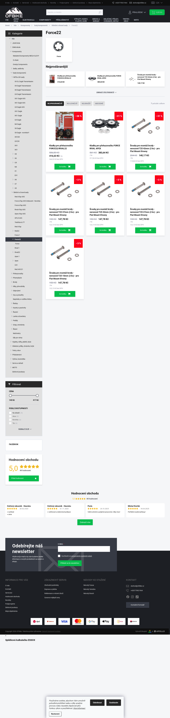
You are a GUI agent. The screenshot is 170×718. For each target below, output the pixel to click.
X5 (16, 188)
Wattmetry (17, 333)
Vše (13, 39)
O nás (7, 3)
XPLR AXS (18, 218)
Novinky (53, 3)
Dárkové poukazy (79, 3)
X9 (16, 180)
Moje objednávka (94, 3)
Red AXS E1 (19, 269)
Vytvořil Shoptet (141, 631)
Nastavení (55, 714)
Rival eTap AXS (20, 209)
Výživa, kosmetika (18, 359)
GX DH (17, 141)
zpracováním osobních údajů (81, 556)
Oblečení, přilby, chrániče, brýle (23, 346)
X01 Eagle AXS (20, 103)
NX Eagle (18, 124)
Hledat (99, 12)
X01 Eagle (18, 115)
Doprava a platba (50, 589)
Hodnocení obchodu (39, 3)
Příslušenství (17, 355)
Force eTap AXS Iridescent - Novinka (27, 201)
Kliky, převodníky (19, 286)
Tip (14, 423)
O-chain (16, 60)
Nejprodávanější (55, 103)
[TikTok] (137, 596)
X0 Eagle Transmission (23, 90)
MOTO (14, 367)
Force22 (18, 239)
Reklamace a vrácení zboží (53, 593)
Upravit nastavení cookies (51, 631)
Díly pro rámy (17, 338)
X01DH (17, 137)
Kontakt (16, 3)
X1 (16, 171)
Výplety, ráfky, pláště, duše (21, 342)
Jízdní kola (16, 43)
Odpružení (16, 291)
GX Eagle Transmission (23, 94)
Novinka (16, 420)
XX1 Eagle (18, 111)
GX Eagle (18, 120)
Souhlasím (113, 703)
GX (16, 162)
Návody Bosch (88, 593)
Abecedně (99, 103)
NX (16, 167)
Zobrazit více (85, 522)
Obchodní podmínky (51, 585)
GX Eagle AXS (20, 107)
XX (16, 154)
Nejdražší (86, 103)
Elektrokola (16, 47)
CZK (157, 3)
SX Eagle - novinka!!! (22, 133)
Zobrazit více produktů (105, 92)
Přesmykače (17, 278)
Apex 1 (17, 256)
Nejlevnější (72, 103)
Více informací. (79, 708)
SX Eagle (18, 128)
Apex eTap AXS (20, 214)
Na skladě (17, 413)
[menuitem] (8, 20)
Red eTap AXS (20, 197)
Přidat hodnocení (17, 478)
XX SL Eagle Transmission (24, 81)
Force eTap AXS (20, 205)
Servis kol (25, 3)
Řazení (15, 312)
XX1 (16, 145)
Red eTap (18, 227)
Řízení (15, 329)
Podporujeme (64, 3)
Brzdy (15, 282)
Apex (16, 261)
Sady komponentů (19, 73)
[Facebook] (128, 596)
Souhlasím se (76, 556)
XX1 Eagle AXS (20, 98)
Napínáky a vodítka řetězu (22, 299)
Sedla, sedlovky (18, 69)
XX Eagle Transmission (23, 86)
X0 (16, 158)
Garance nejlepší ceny (52, 597)
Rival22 (17, 252)
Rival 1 (17, 248)
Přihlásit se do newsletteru (69, 563)
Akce (15, 416)
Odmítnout (97, 703)
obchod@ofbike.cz (137, 586)
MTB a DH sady (19, 77)
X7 (16, 184)
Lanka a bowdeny (19, 316)
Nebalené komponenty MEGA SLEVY (26, 56)
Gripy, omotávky (19, 325)
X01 (16, 150)
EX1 (16, 175)
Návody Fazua (88, 585)
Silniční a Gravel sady (21, 192)
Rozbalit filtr (24, 429)
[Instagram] (132, 596)
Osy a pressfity (18, 295)
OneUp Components (20, 64)
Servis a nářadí (17, 363)
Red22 (17, 231)
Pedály (15, 320)
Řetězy (15, 303)
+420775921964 (137, 590)
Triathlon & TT (20, 222)
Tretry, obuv (16, 350)
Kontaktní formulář (137, 605)
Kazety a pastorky (19, 308)
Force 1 (17, 235)
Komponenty (17, 51)
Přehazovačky (18, 274)
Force (17, 244)
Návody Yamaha (89, 589)
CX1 (16, 265)
